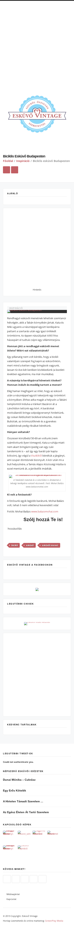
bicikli (14, 545)
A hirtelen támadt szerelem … (23, 801)
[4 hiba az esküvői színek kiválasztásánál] (24, 837)
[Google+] (42, 879)
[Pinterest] (33, 879)
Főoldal (8, 161)
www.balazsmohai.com (44, 511)
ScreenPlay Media (54, 920)
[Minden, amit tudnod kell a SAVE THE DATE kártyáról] (53, 837)
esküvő (30, 545)
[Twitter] (6, 879)
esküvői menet (50, 545)
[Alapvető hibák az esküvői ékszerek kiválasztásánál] (9, 851)
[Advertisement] (37, 46)
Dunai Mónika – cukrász (19, 779)
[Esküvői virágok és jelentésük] (9, 837)
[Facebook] (15, 879)
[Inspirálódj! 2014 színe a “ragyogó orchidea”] (24, 851)
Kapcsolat (11, 899)
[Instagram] (24, 879)
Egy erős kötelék (14, 790)
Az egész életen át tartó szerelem (26, 812)
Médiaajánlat (13, 894)
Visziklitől (36, 455)
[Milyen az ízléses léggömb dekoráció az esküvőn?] (39, 837)
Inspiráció (23, 161)
